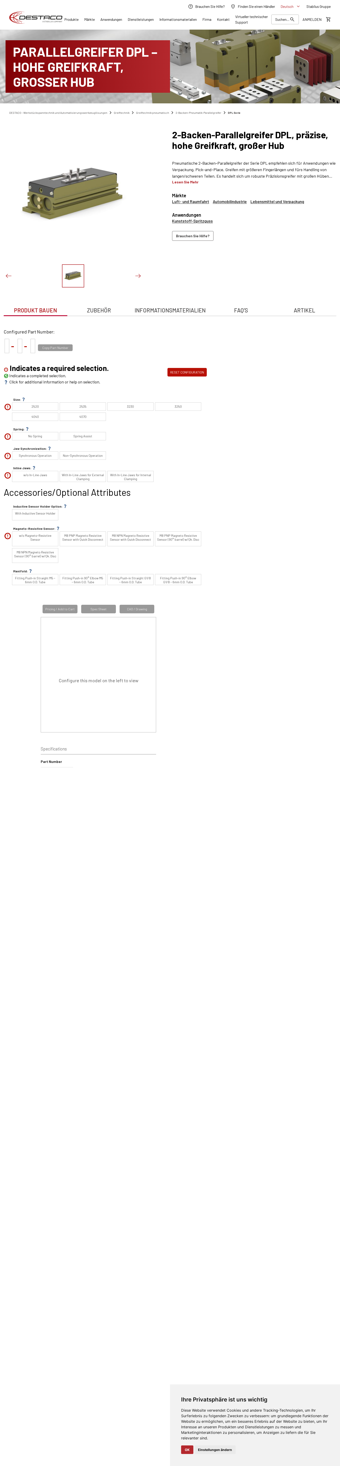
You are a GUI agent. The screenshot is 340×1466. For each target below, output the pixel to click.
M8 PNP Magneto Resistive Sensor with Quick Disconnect (82, 537)
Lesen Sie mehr (185, 182)
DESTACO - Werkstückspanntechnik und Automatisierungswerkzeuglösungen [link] (58, 112)
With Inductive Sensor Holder (35, 513)
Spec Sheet (98, 609)
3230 (130, 406)
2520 (35, 406)
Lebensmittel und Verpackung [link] (277, 201)
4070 (83, 417)
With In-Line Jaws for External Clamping (83, 477)
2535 (83, 406)
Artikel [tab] (304, 310)
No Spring (35, 436)
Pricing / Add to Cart (60, 609)
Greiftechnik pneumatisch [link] (152, 112)
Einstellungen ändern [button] (215, 1450)
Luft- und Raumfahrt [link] (190, 201)
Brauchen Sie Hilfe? (193, 236)
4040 (35, 417)
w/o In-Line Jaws (35, 475)
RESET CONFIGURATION (187, 372)
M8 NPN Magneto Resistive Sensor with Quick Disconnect (130, 537)
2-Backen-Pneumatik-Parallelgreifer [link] (198, 112)
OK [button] (187, 1450)
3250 (178, 406)
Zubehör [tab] (99, 310)
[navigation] (254, 236)
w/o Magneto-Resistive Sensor (35, 537)
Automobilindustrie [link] (230, 201)
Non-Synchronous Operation (83, 455)
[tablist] (170, 307)
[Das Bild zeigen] (73, 275)
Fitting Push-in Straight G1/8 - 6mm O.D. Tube (130, 580)
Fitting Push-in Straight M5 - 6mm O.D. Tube (35, 580)
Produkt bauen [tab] (35, 310)
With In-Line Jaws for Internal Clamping (130, 477)
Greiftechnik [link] (122, 112)
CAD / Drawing (137, 609)
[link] (206, 6)
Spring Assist (82, 436)
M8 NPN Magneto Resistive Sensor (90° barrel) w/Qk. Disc (35, 554)
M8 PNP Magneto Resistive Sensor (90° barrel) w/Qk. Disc (178, 537)
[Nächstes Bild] (137, 276)
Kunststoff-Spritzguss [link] (192, 220)
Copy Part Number (55, 348)
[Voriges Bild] (8, 276)
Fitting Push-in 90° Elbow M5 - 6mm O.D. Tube (82, 580)
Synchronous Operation (35, 455)
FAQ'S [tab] (241, 310)
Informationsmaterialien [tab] (170, 310)
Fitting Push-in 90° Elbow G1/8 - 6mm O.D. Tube (178, 580)
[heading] (254, 140)
